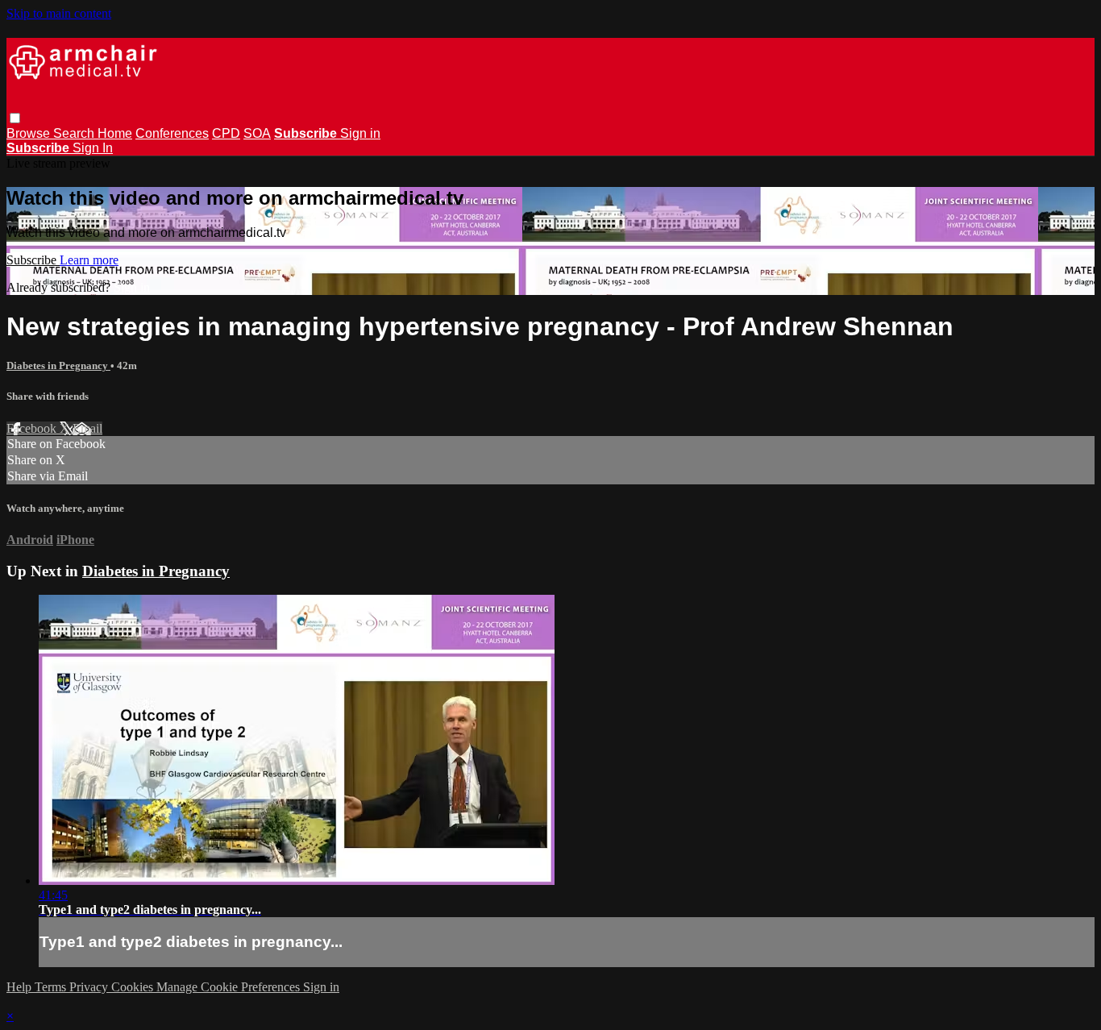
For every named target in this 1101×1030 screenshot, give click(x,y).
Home (115, 133)
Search (75, 133)
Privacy (90, 987)
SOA (257, 133)
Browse (29, 133)
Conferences (172, 133)
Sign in (360, 133)
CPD (226, 133)
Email (87, 428)
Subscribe (33, 260)
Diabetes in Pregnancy (58, 365)
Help (20, 987)
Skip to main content (58, 13)
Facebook (33, 428)
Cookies (133, 987)
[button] (15, 118)
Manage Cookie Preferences (229, 987)
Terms (52, 987)
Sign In (93, 148)
